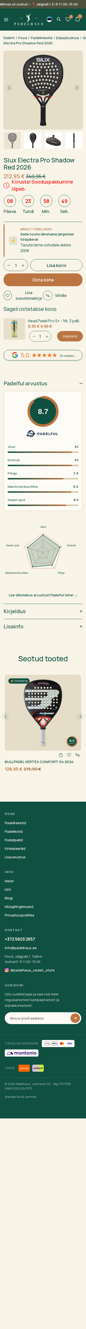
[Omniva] (24, 1068)
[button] (77, 19)
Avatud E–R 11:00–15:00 (22, 962)
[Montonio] (21, 1053)
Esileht (9, 37)
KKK (8, 889)
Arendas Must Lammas (20, 1097)
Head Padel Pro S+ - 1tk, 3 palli (53, 320)
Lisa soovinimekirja (29, 295)
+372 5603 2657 (20, 939)
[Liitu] (75, 1018)
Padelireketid (41, 37)
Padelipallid (14, 840)
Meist (9, 881)
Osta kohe (43, 280)
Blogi (9, 898)
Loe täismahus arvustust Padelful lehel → (43, 595)
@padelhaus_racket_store (33, 970)
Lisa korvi (70, 336)
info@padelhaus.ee (21, 948)
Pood (22, 37)
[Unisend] (38, 1068)
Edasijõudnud (67, 37)
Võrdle (61, 295)
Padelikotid (14, 831)
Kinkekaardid (15, 848)
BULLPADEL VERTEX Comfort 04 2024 (39, 761)
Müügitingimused (19, 906)
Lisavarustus (15, 857)
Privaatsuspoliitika (19, 915)
